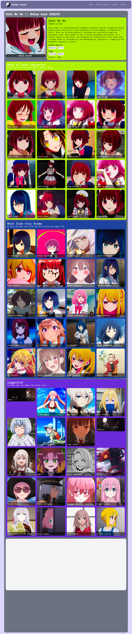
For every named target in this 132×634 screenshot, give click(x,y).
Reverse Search (102, 5)
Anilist (52, 57)
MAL (59, 57)
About (115, 5)
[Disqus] (66, 564)
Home (91, 5)
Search (123, 5)
